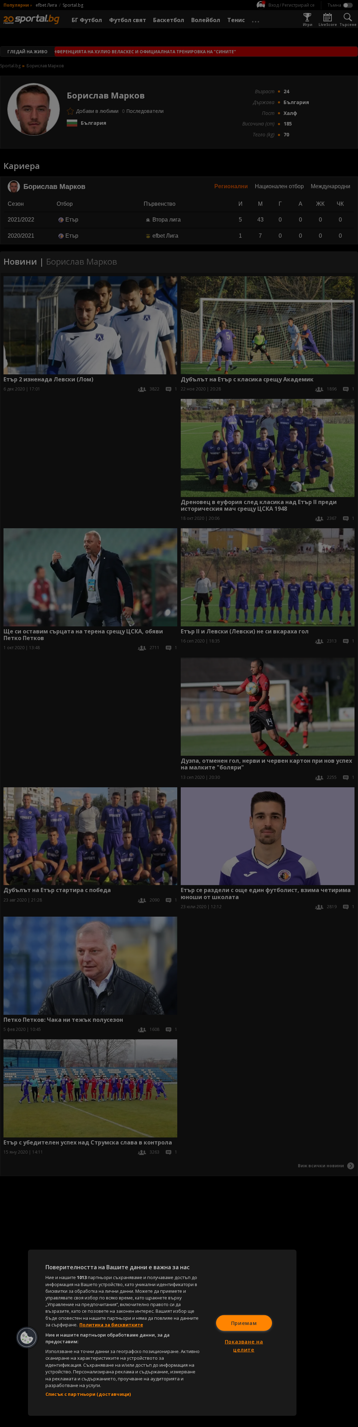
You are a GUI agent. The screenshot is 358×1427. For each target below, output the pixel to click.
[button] (27, 1337)
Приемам (244, 1322)
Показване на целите (244, 1345)
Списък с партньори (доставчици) (88, 1394)
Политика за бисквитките (111, 1324)
